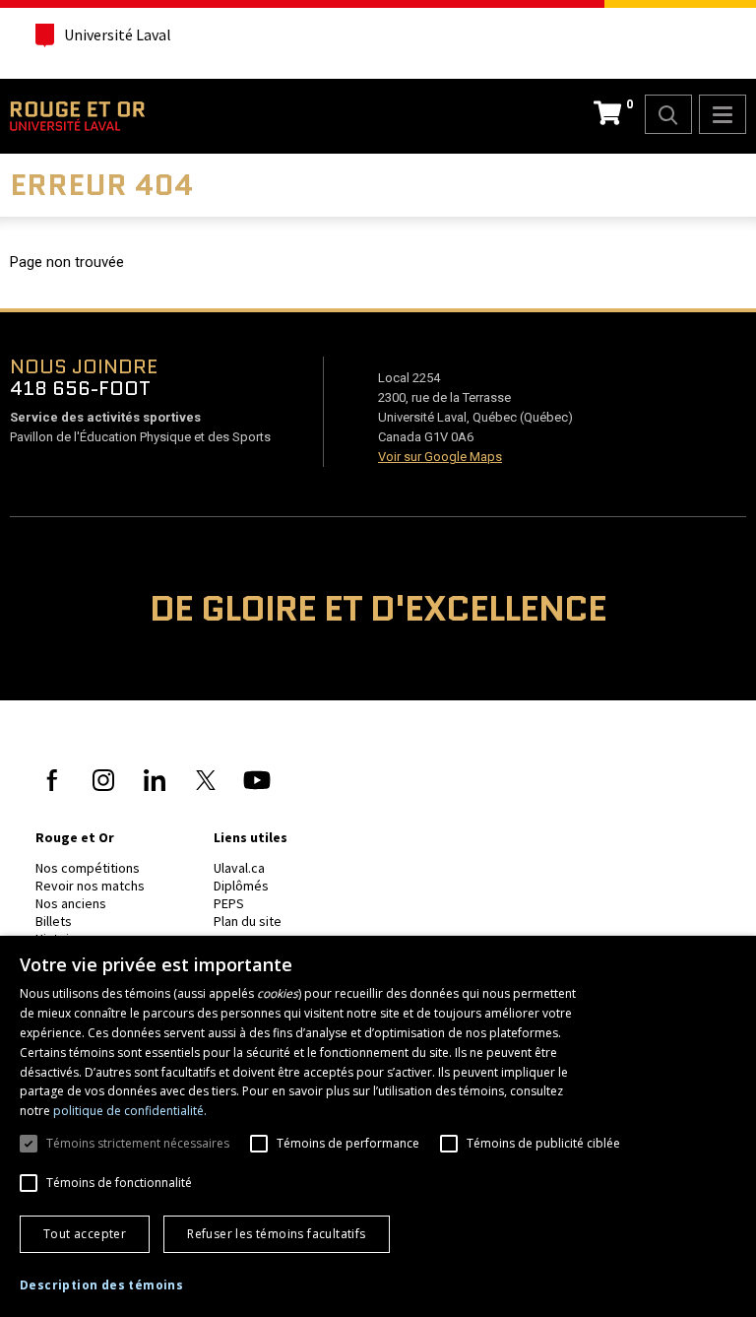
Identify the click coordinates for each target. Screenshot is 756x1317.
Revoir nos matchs (90, 885)
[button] (101, 1285)
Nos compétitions (87, 868)
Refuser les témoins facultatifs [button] (276, 1233)
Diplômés (241, 885)
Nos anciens (70, 903)
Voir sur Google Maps (440, 456)
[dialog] (378, 1126)
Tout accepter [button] (84, 1233)
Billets (53, 921)
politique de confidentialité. (130, 1110)
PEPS (229, 903)
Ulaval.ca (239, 868)
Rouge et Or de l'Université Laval (77, 116)
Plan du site (248, 921)
